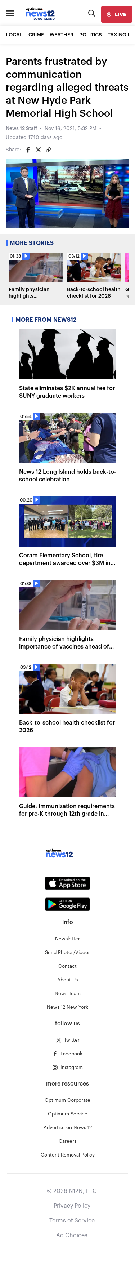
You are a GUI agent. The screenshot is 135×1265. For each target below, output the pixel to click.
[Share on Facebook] (28, 150)
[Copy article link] (48, 150)
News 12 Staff (21, 128)
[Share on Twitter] (38, 150)
